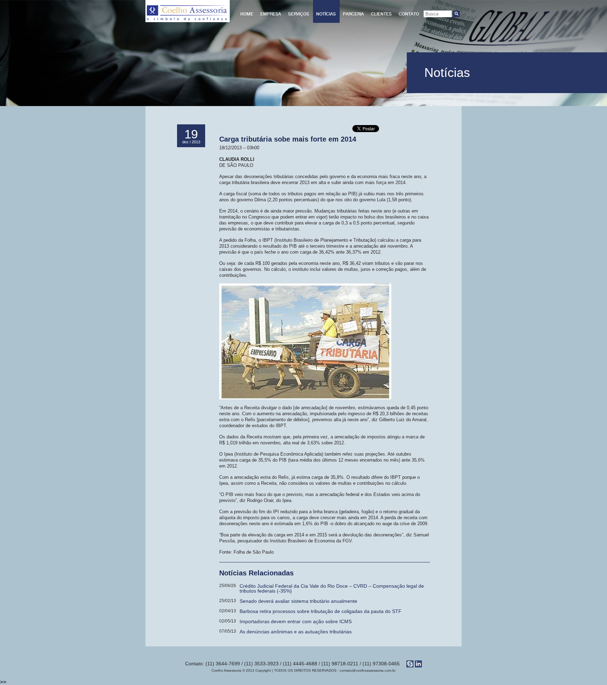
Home (246, 14)
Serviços (298, 14)
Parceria (353, 14)
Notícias (326, 14)
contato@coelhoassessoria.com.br (368, 670)
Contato (409, 14)
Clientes (381, 14)
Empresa (270, 14)
